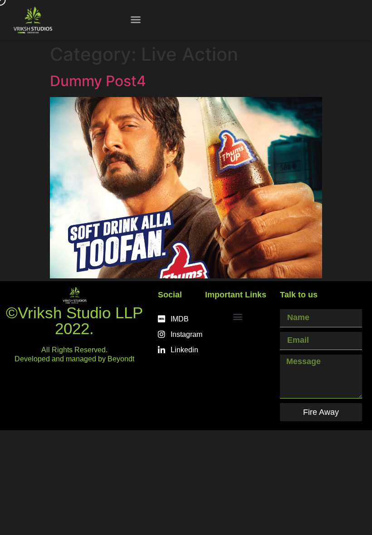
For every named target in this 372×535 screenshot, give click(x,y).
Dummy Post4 (98, 81)
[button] (135, 19)
